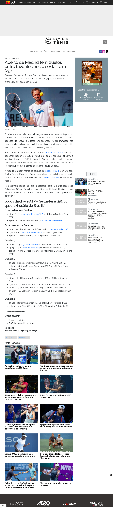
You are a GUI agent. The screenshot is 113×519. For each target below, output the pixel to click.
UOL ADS (70, 2)
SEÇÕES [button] (43, 51)
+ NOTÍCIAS (33, 51)
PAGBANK (45, 2)
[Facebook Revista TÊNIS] (100, 51)
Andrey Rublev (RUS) (51, 220)
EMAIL (105, 2)
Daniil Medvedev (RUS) (32, 232)
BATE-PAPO (93, 2)
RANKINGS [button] (55, 51)
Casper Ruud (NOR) (58, 229)
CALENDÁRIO (69, 51)
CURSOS (53, 2)
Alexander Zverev (54, 152)
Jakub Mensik (51, 177)
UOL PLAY (61, 2)
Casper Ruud (52, 171)
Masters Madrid (24, 337)
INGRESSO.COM (25, 2)
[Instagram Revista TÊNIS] (103, 51)
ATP (7, 337)
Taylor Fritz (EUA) (29, 244)
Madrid (13, 337)
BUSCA (81, 2)
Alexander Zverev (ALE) (32, 214)
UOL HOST (36, 2)
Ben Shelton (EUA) (31, 247)
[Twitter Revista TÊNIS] (106, 51)
